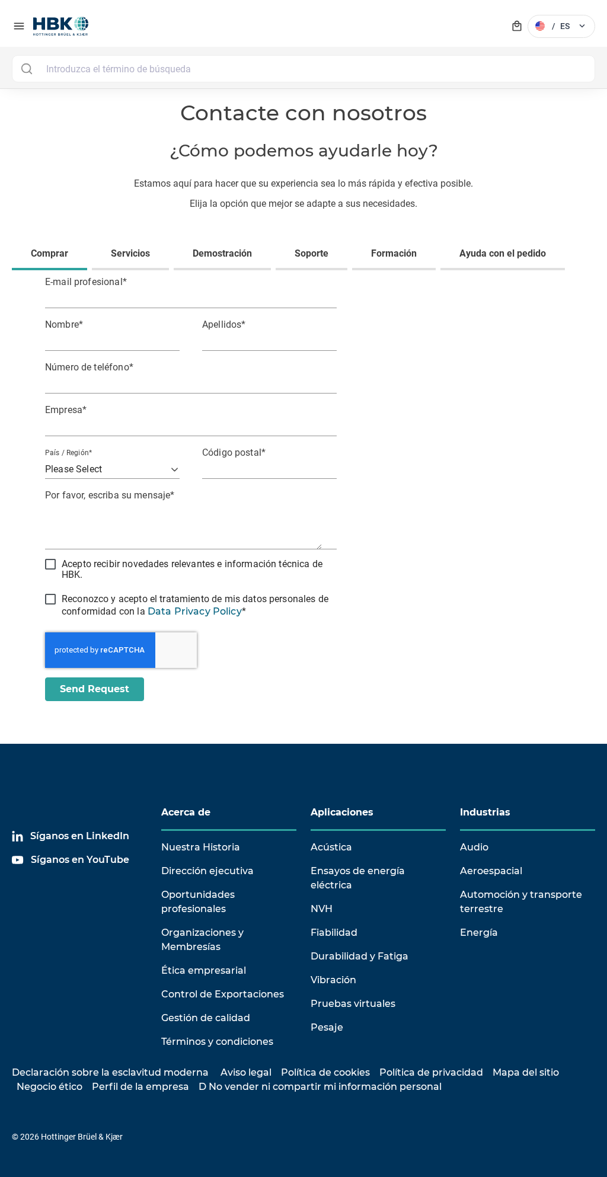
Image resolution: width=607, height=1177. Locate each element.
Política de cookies (325, 1072)
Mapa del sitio (526, 1072)
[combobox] (303, 68)
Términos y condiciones (217, 1041)
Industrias (485, 812)
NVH (322, 908)
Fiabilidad (334, 932)
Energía (479, 932)
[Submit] (26, 69)
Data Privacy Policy (195, 611)
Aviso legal (246, 1072)
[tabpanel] (303, 495)
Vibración (333, 980)
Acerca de (185, 812)
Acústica (331, 847)
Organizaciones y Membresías (202, 939)
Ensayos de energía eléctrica (358, 878)
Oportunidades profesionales (198, 901)
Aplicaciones (342, 812)
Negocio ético (49, 1086)
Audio (474, 847)
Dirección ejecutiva (207, 871)
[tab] (52, 254)
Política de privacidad (431, 1072)
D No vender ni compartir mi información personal (320, 1086)
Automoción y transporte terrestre (521, 901)
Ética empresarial (203, 970)
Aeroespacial (491, 871)
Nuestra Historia (200, 847)
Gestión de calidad (205, 1018)
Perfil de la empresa (140, 1086)
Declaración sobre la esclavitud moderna (110, 1072)
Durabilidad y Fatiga (359, 956)
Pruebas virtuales (353, 1003)
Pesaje (327, 1027)
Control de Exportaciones (222, 994)
